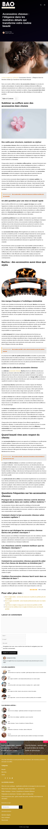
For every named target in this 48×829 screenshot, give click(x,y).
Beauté (3, 769)
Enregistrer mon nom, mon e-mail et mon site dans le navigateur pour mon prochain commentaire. (23, 647)
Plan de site (5, 820)
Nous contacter (6, 817)
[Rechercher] (20, 807)
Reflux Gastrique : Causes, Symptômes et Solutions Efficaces (20, 723)
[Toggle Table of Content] (15, 99)
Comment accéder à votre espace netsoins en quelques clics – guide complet (23, 685)
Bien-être (4, 772)
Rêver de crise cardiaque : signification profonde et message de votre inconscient (24, 710)
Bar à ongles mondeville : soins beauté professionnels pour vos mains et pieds (24, 678)
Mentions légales (6, 815)
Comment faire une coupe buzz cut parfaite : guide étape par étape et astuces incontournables (27, 672)
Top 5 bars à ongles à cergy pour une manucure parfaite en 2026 (23, 605)
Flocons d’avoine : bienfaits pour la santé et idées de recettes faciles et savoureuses (35, 748)
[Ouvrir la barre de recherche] (41, 5)
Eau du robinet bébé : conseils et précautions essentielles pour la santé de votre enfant (11, 748)
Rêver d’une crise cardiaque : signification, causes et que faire (20, 717)
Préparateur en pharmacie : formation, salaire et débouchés (20, 729)
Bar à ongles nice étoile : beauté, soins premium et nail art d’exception (22, 691)
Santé (3, 774)
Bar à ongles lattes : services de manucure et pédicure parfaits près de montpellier (24, 697)
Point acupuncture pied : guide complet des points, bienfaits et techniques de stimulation (25, 735)
